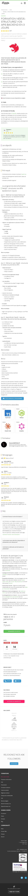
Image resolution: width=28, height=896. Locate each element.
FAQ (2, 782)
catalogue (4, 574)
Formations (3, 813)
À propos (3, 819)
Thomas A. (8, 129)
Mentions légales (4, 801)
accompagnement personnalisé (11, 596)
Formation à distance (5, 787)
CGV (2, 798)
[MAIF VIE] (14, 719)
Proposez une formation (6, 779)
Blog (2, 821)
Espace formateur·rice (5, 806)
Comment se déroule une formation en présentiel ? (13, 548)
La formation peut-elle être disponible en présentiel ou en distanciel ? (14, 541)
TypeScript (23, 174)
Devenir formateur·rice (6, 803)
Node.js (21, 417)
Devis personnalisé (5, 776)
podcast (20, 581)
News (2, 828)
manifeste (7, 570)
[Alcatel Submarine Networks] (14, 727)
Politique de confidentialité (7, 795)
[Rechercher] (21, 3)
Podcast (3, 834)
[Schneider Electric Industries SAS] (14, 715)
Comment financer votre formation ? (12, 516)
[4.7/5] (5, 31)
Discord (10, 583)
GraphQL (21, 431)
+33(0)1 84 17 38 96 (14, 891)
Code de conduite (5, 790)
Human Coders (24, 840)
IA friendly (13, 113)
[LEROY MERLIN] (14, 724)
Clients (2, 816)
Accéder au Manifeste (14, 701)
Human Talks (14, 581)
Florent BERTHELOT (14, 443)
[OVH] (14, 729)
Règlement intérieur (5, 793)
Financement (4, 785)
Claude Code (8, 431)
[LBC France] (14, 713)
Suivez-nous (14, 763)
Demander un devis (14, 631)
